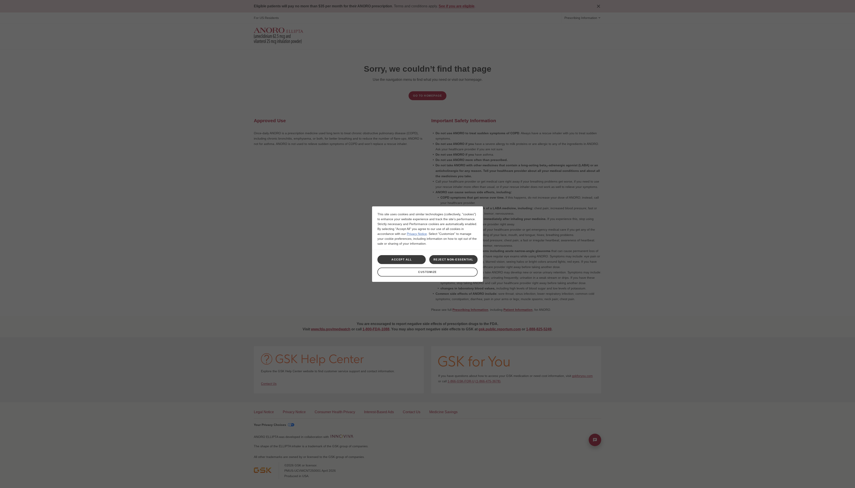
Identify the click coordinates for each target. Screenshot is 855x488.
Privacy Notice (417, 234)
